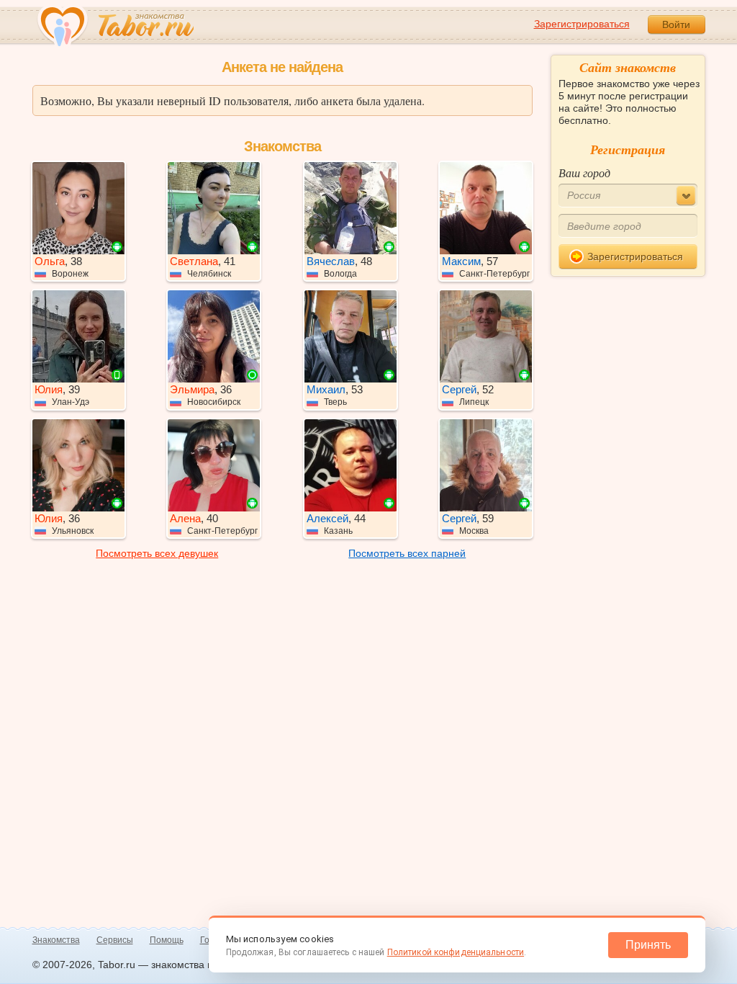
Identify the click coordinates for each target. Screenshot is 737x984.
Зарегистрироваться (582, 24)
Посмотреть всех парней (407, 553)
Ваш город (584, 172)
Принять (648, 945)
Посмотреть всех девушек (157, 553)
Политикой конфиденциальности (455, 952)
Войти (676, 24)
